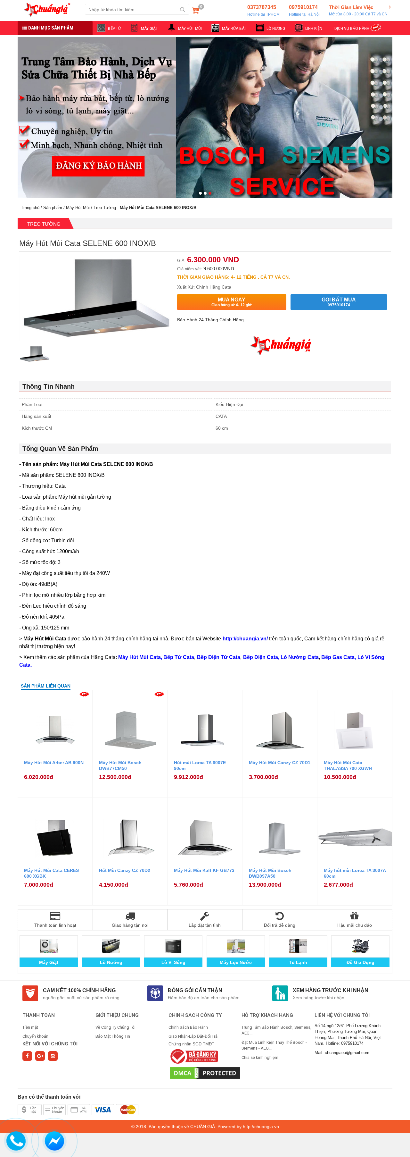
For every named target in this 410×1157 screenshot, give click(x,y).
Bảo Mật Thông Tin (112, 1036)
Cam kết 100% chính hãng (79, 990)
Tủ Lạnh (298, 962)
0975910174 (304, 10)
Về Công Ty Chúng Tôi (115, 1027)
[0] (195, 11)
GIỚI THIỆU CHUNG (117, 1015)
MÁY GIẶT (149, 28)
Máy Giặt (48, 962)
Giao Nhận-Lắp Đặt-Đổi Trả (192, 1036)
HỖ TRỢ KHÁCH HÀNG (267, 1015)
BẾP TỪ (114, 28)
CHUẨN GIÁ (202, 1126)
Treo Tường (105, 207)
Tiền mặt (30, 1027)
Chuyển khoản (35, 1036)
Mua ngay (231, 302)
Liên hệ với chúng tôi (342, 1015)
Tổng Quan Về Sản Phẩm (60, 448)
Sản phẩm (52, 207)
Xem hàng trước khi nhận (330, 990)
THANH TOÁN (38, 1015)
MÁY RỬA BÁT (234, 28)
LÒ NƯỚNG (275, 28)
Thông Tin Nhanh (48, 386)
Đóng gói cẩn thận (195, 990)
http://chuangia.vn (261, 1126)
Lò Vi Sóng (173, 962)
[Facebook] (27, 1056)
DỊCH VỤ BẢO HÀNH (351, 28)
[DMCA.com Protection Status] (205, 1072)
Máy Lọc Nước (236, 962)
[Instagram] (53, 1056)
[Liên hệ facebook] (54, 1140)
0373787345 (263, 10)
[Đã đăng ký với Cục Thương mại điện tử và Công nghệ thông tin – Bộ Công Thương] (193, 1056)
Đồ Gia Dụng (360, 962)
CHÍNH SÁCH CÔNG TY (195, 1015)
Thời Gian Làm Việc (358, 10)
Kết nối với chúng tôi (50, 1044)
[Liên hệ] (16, 1140)
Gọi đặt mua (339, 302)
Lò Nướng (111, 962)
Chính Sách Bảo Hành (188, 1027)
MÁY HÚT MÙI (190, 28)
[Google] (40, 1056)
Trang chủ (30, 207)
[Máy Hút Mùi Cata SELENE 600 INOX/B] (34, 356)
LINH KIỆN (313, 28)
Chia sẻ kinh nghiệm (260, 1057)
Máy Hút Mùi (78, 207)
